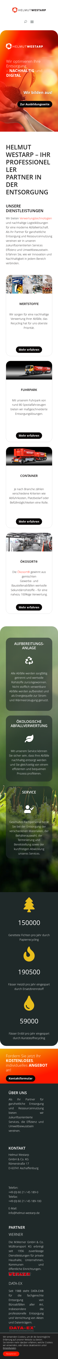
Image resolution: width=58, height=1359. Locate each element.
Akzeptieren (11, 1353)
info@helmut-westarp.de (24, 1213)
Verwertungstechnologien (36, 218)
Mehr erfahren (29, 349)
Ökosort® (23, 572)
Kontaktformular (20, 1078)
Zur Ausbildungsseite (34, 104)
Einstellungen (9, 1348)
